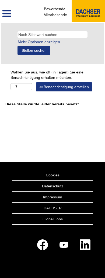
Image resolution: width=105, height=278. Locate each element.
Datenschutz (52, 186)
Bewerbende (54, 9)
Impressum (52, 197)
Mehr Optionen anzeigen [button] (39, 42)
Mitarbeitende (55, 15)
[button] (17, 13)
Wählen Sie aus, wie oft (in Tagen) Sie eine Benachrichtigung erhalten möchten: (46, 75)
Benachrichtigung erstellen (66, 87)
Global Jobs (53, 219)
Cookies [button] (53, 175)
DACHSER (53, 208)
